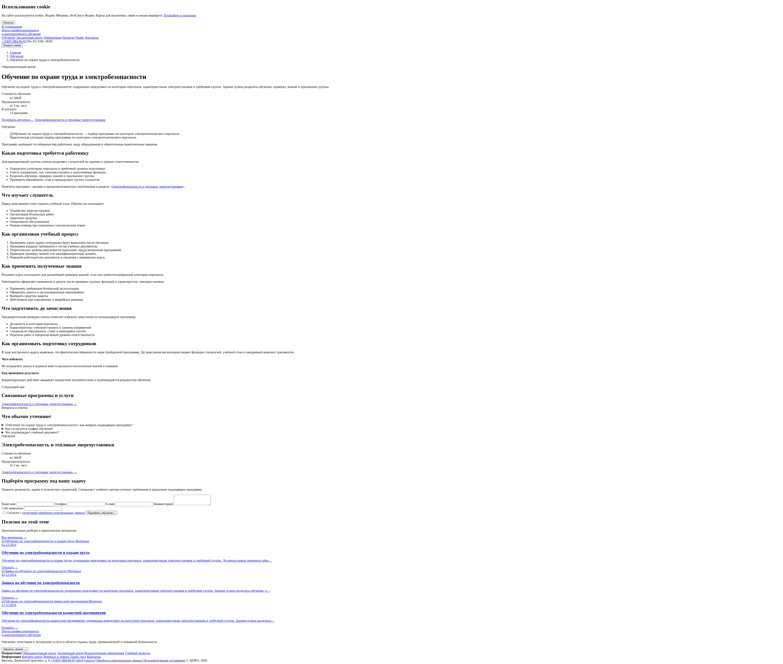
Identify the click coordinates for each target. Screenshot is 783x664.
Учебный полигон (137, 653)
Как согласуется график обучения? (29, 428)
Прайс (79, 37)
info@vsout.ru (85, 660)
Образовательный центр (39, 653)
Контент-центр (32, 656)
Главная (15, 52)
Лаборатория (52, 37)
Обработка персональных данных (119, 660)
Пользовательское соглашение (164, 660)
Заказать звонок (15, 649)
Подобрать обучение (17, 120)
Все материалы (14, 537)
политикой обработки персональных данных (53, 512)
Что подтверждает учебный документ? (32, 432)
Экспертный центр (29, 37)
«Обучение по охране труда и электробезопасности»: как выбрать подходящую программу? (69, 425)
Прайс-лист (78, 656)
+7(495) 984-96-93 (14, 41)
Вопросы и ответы (56, 656)
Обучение (8, 37)
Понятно (8, 22)
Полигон (68, 37)
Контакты (92, 37)
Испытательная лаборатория (104, 653)
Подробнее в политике (180, 15)
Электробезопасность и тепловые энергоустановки (69, 120)
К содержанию (12, 26)
